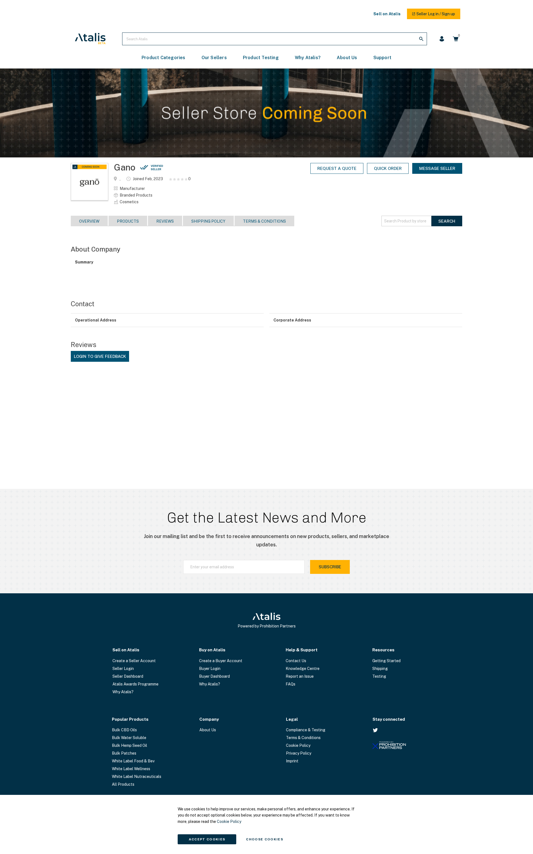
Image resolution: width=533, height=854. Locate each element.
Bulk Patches (124, 753)
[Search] (421, 38)
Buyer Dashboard (214, 676)
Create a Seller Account (134, 661)
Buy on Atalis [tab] (212, 649)
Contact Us (296, 661)
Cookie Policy (298, 745)
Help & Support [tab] (302, 649)
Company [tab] (209, 719)
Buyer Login (209, 668)
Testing (379, 676)
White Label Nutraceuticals (136, 776)
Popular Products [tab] (130, 719)
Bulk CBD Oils (124, 730)
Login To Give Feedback (100, 356)
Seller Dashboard (127, 676)
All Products (123, 784)
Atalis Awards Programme (135, 684)
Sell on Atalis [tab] (125, 649)
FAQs (290, 684)
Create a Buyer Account (220, 661)
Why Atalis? (123, 692)
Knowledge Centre (303, 668)
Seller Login (123, 668)
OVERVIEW (89, 221)
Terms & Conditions (264, 221)
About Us (207, 730)
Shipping (380, 668)
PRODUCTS (128, 221)
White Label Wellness (131, 769)
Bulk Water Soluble (129, 737)
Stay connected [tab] (389, 719)
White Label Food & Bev (133, 761)
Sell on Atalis (387, 14)
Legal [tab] (292, 719)
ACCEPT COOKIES (207, 839)
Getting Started (386, 661)
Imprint (292, 761)
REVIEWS (165, 221)
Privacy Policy (298, 753)
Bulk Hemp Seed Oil (129, 745)
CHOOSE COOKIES (264, 839)
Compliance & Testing (305, 730)
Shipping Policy (208, 221)
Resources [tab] (383, 649)
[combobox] (274, 38)
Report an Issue (300, 676)
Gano (138, 167)
